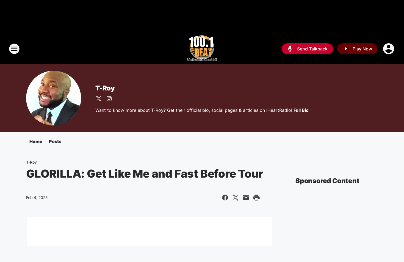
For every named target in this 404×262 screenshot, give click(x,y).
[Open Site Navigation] (14, 48)
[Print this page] (256, 197)
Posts (55, 141)
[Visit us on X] (98, 98)
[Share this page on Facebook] (225, 197)
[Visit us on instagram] (109, 98)
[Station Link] (202, 49)
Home (35, 141)
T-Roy (105, 88)
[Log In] (389, 48)
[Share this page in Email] (246, 197)
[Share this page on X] (235, 197)
